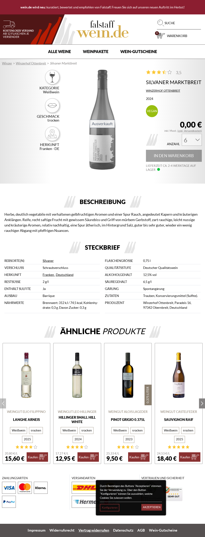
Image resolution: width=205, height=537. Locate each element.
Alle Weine (59, 51)
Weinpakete (95, 51)
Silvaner (48, 260)
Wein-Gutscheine (138, 51)
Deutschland (64, 275)
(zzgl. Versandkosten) (189, 130)
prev (3, 403)
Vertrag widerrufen (93, 530)
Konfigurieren (110, 507)
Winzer (7, 63)
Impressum (36, 530)
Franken (49, 275)
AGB (141, 530)
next (202, 403)
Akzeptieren (152, 507)
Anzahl (173, 144)
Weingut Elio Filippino (26, 411)
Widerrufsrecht (61, 530)
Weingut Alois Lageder (128, 411)
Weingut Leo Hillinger (77, 411)
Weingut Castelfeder (178, 411)
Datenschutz (123, 530)
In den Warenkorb (174, 156)
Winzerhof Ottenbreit (31, 63)
